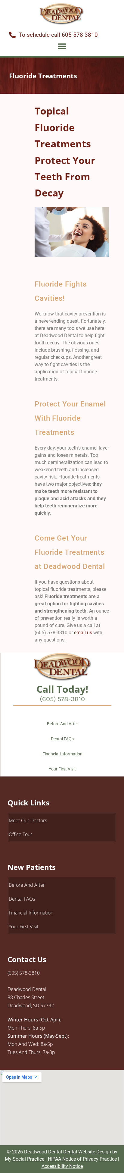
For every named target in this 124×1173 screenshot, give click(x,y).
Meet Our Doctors (28, 820)
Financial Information (62, 753)
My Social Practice (24, 1159)
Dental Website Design (87, 1152)
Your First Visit (62, 769)
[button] (62, 46)
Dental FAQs (62, 738)
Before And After (62, 723)
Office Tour (20, 834)
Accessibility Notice (62, 1166)
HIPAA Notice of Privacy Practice (82, 1159)
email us (83, 632)
